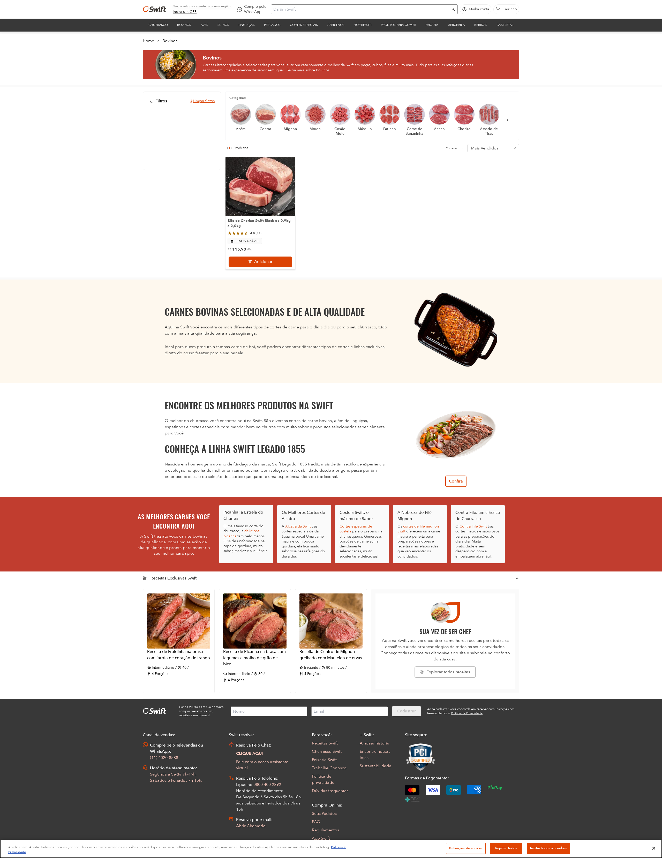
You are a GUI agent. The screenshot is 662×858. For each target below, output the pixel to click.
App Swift (321, 838)
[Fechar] (653, 848)
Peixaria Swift (324, 760)
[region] (331, 849)
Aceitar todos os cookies (548, 848)
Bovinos (184, 25)
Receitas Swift (325, 743)
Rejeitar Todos (506, 848)
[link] (185, 11)
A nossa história (374, 743)
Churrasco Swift (327, 751)
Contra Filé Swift (473, 526)
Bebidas (480, 25)
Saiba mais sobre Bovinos (308, 70)
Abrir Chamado (251, 826)
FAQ (316, 822)
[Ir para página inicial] (155, 9)
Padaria (431, 25)
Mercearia (456, 25)
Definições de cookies (466, 848)
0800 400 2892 (267, 784)
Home (148, 41)
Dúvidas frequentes (330, 791)
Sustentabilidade (375, 766)
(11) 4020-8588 (164, 758)
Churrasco (158, 25)
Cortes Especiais (304, 25)
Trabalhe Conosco (329, 768)
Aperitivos (335, 25)
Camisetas (505, 25)
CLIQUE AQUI (249, 753)
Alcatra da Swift (298, 526)
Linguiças (246, 25)
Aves (204, 25)
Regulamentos (325, 830)
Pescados (272, 25)
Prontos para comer (398, 25)
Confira (456, 481)
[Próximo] (508, 120)
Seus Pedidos (324, 813)
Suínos (223, 25)
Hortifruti (363, 25)
